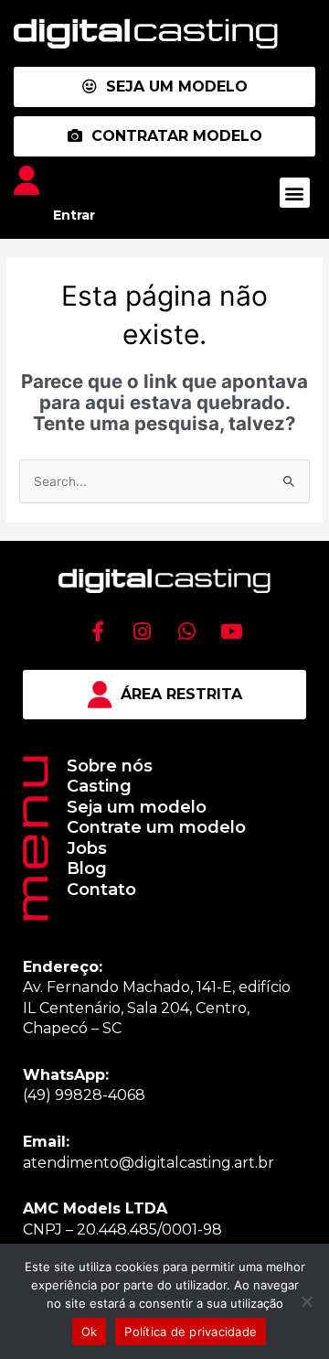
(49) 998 (53, 1095)
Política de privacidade (190, 1331)
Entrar (74, 215)
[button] (295, 193)
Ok (89, 1331)
